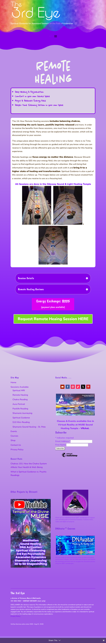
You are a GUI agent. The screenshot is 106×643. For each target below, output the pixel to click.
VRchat (85, 428)
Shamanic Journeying (22, 413)
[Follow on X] (83, 387)
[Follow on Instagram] (73, 387)
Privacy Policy (17, 449)
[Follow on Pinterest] (88, 387)
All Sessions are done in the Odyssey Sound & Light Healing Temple (53, 184)
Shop (13, 440)
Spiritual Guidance (21, 417)
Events (14, 431)
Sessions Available (20, 387)
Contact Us (16, 445)
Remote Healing (20, 395)
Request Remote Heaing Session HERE (53, 319)
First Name (60, 444)
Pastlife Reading (20, 408)
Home (13, 382)
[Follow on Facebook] (68, 387)
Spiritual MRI (19, 390)
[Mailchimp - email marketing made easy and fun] (69, 456)
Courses (14, 435)
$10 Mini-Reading (21, 422)
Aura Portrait (19, 404)
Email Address (62, 441)
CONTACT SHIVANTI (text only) (34, 601)
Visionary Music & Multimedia (30, 598)
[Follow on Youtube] (62, 387)
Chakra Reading (20, 399)
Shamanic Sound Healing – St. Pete (29, 426)
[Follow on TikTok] (78, 387)
